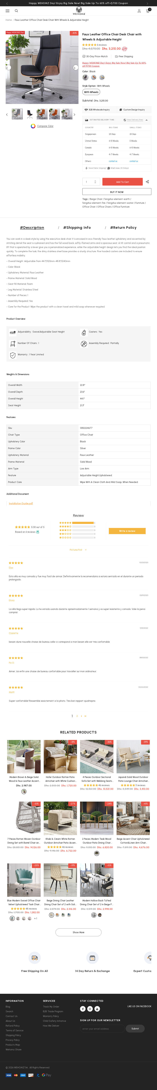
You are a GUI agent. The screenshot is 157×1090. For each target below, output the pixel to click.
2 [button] (77, 716)
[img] (16, 563)
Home (9, 20)
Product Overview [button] (15, 318)
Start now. (115, 168)
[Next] (75, 67)
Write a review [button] (127, 530)
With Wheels (91, 92)
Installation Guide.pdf (21, 503)
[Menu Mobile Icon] (7, 11)
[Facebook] (83, 1009)
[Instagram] (90, 1009)
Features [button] (10, 417)
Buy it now (117, 192)
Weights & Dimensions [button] (17, 374)
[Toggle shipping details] (146, 120)
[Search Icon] (16, 10)
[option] (78, 3)
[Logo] (79, 10)
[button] (89, 45)
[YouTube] (97, 1009)
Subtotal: (87, 100)
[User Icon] (139, 10)
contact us (113, 161)
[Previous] (8, 67)
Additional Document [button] (17, 494)
